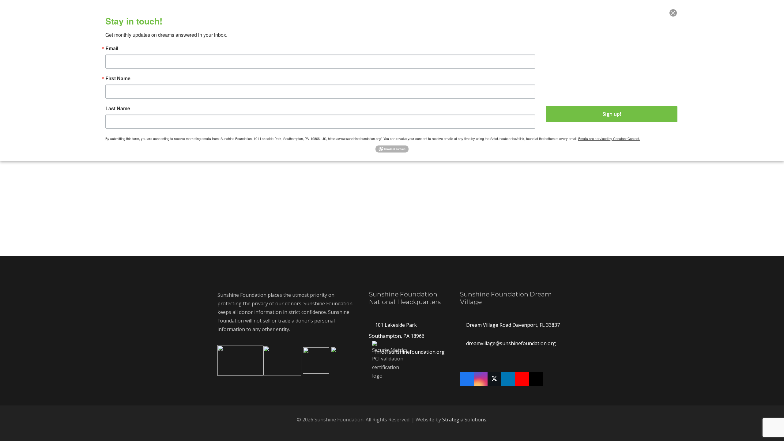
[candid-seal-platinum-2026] (316, 360)
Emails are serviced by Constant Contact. (609, 138)
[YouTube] (522, 379)
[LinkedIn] (508, 379)
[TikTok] (536, 379)
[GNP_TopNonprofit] (351, 360)
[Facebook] (467, 379)
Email (111, 48)
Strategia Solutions (464, 419)
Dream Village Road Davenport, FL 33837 (513, 325)
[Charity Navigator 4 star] (282, 360)
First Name (117, 78)
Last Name (117, 108)
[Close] (673, 13)
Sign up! (611, 114)
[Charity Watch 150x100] (240, 360)
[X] (494, 379)
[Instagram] (481, 379)
